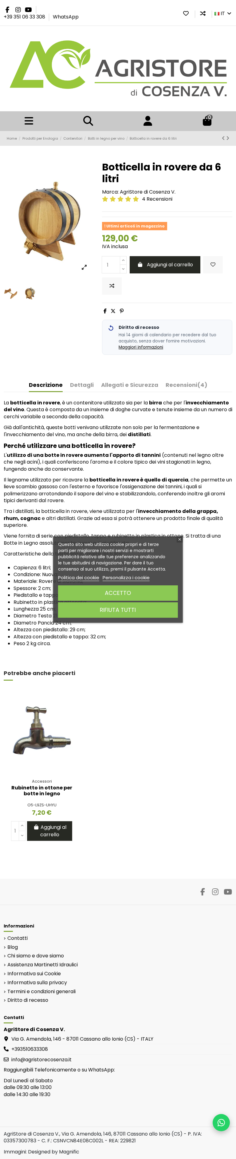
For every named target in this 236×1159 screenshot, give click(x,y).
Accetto (118, 593)
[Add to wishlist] (213, 264)
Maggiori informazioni (141, 347)
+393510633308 (29, 1049)
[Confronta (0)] (203, 13)
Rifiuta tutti (118, 610)
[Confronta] (70, 710)
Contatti (17, 938)
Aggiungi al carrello (170, 264)
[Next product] (227, 138)
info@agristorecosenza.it (41, 1059)
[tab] (186, 386)
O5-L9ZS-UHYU (42, 805)
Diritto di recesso (27, 1000)
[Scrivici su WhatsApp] (221, 1122)
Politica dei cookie (78, 577)
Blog (12, 947)
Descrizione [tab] (46, 385)
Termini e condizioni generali (41, 991)
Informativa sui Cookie (34, 973)
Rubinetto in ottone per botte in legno (41, 790)
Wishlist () (186, 13)
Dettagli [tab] (82, 385)
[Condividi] (105, 311)
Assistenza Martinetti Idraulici (42, 964)
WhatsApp (66, 16)
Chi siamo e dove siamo (35, 955)
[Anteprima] (70, 722)
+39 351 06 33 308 (25, 16)
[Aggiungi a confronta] (112, 286)
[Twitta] (113, 311)
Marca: (110, 192)
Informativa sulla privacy (37, 982)
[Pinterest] (122, 311)
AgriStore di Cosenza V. (147, 191)
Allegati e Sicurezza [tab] (129, 385)
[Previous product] (224, 138)
